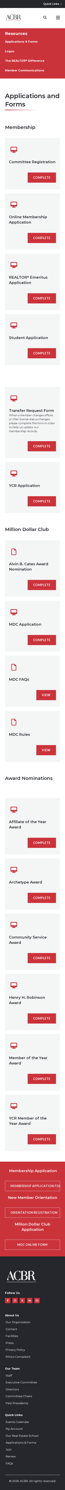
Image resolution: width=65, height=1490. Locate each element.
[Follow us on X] (22, 1300)
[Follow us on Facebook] (7, 1300)
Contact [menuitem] (11, 1329)
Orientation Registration (34, 1212)
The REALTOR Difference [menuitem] (24, 60)
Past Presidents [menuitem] (17, 1403)
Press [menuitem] (10, 1343)
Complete (41, 177)
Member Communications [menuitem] (24, 70)
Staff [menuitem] (9, 1375)
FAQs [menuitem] (9, 1463)
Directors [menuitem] (12, 1389)
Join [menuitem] (9, 1449)
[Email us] (37, 1300)
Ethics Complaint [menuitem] (18, 1356)
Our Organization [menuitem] (18, 1322)
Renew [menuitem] (11, 1456)
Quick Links (51, 3)
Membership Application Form (35, 1186)
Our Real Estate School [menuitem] (22, 1435)
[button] (58, 18)
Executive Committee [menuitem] (21, 1382)
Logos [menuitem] (9, 51)
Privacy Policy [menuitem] (15, 1349)
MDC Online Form (32, 1244)
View (46, 695)
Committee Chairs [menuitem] (19, 1396)
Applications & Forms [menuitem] (21, 41)
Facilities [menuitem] (12, 1336)
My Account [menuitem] (14, 1428)
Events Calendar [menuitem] (17, 1422)
